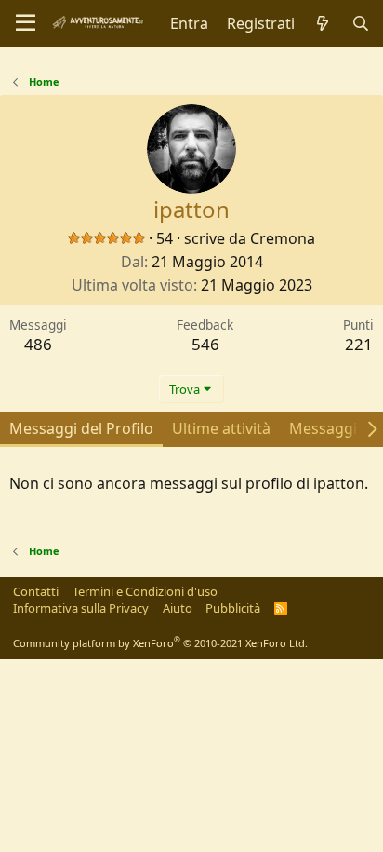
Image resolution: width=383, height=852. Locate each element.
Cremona (282, 238)
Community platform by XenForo (160, 643)
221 (359, 344)
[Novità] (323, 23)
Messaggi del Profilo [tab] (81, 428)
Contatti (36, 591)
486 (38, 344)
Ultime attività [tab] (221, 428)
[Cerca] (360, 23)
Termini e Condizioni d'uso (145, 591)
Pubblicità (232, 608)
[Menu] (25, 23)
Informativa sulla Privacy (81, 608)
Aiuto (177, 608)
